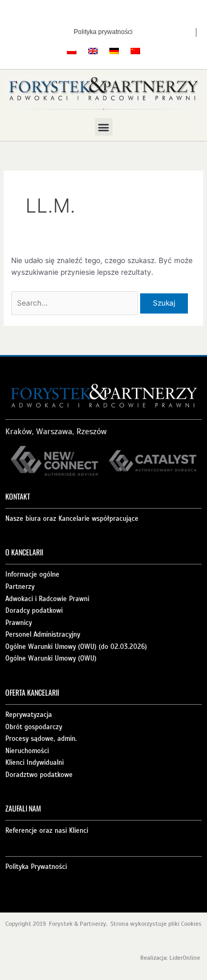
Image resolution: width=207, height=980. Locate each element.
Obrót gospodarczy (33, 727)
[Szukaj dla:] (75, 303)
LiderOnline (185, 957)
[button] (104, 127)
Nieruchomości (27, 751)
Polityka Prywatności (36, 867)
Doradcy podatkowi (34, 610)
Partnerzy (19, 586)
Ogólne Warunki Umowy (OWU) (51, 658)
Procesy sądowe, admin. (41, 738)
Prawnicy (18, 623)
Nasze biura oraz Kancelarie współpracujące (72, 518)
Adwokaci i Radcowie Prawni (47, 599)
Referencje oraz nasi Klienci (46, 830)
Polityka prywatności (103, 32)
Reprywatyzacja (28, 715)
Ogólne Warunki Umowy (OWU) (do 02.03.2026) (76, 647)
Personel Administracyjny (42, 634)
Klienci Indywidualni (34, 762)
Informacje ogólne (32, 574)
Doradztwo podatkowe (39, 775)
